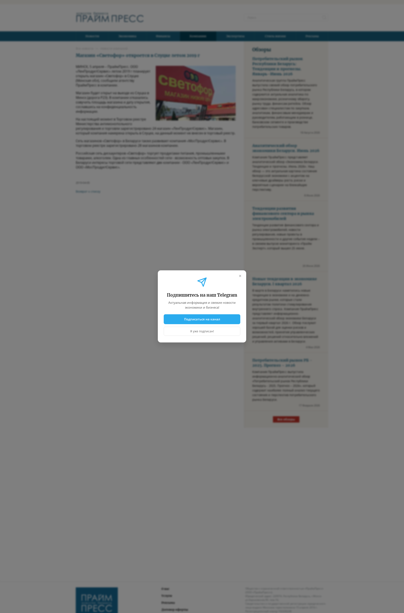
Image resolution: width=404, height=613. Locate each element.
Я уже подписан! (202, 331)
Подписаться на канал (202, 319)
